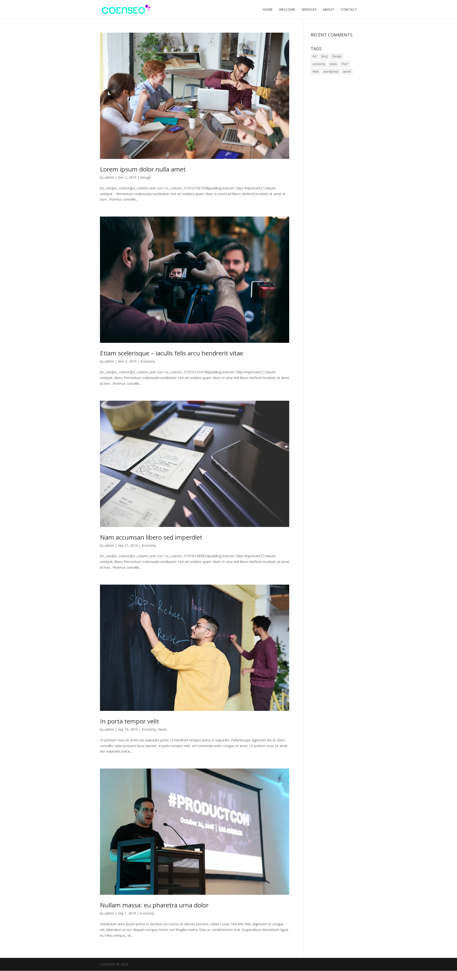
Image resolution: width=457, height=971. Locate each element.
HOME (268, 10)
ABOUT (328, 10)
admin (109, 177)
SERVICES (309, 10)
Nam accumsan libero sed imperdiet (151, 537)
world (347, 72)
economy (319, 64)
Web (316, 72)
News (162, 729)
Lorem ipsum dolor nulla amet (143, 169)
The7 (345, 64)
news (333, 64)
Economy (147, 361)
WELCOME (287, 10)
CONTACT (349, 10)
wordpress (330, 72)
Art (315, 56)
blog (324, 56)
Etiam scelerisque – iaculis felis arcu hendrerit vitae (171, 353)
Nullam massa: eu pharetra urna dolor (154, 905)
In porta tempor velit (129, 721)
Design (145, 177)
